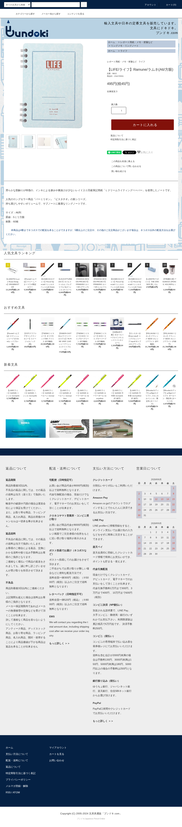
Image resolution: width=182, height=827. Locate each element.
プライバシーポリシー (18, 779)
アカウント (150, 5)
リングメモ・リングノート (125, 45)
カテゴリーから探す (25, 14)
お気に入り (147, 152)
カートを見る (56, 754)
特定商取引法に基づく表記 (123, 139)
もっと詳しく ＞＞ (59, 643)
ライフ (123, 51)
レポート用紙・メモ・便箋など (136, 42)
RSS (8, 792)
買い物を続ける (118, 171)
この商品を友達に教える (123, 161)
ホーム (111, 42)
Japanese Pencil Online (95, 819)
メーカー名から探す (51, 14)
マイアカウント (58, 747)
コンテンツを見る (75, 14)
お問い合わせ (56, 760)
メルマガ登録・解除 (17, 786)
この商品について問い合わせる (126, 166)
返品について (117, 135)
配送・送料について (17, 760)
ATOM (16, 792)
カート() (171, 5)
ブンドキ (81, 819)
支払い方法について (17, 754)
